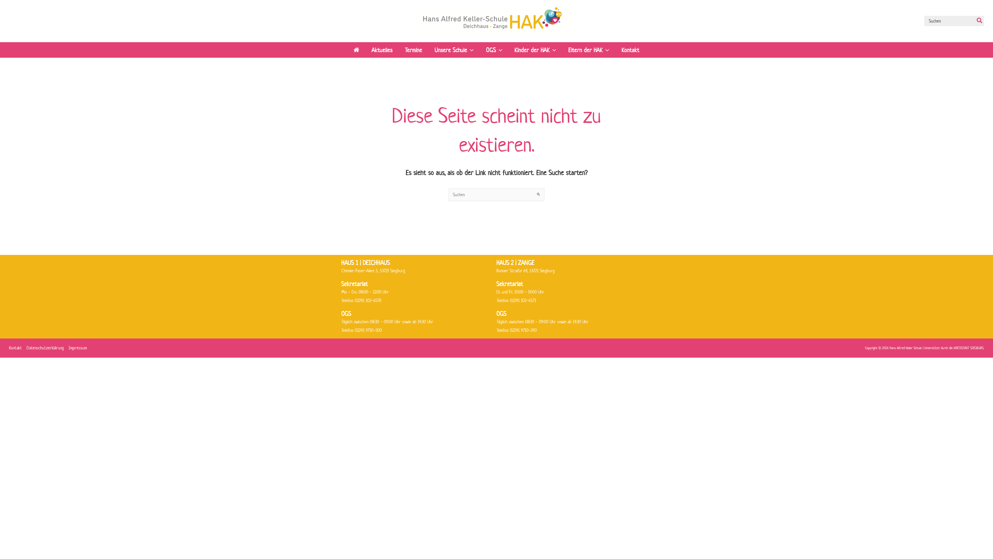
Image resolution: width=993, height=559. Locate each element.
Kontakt (15, 348)
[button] (470, 50)
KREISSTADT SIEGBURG (969, 348)
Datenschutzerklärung (45, 348)
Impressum (78, 348)
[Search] (980, 21)
